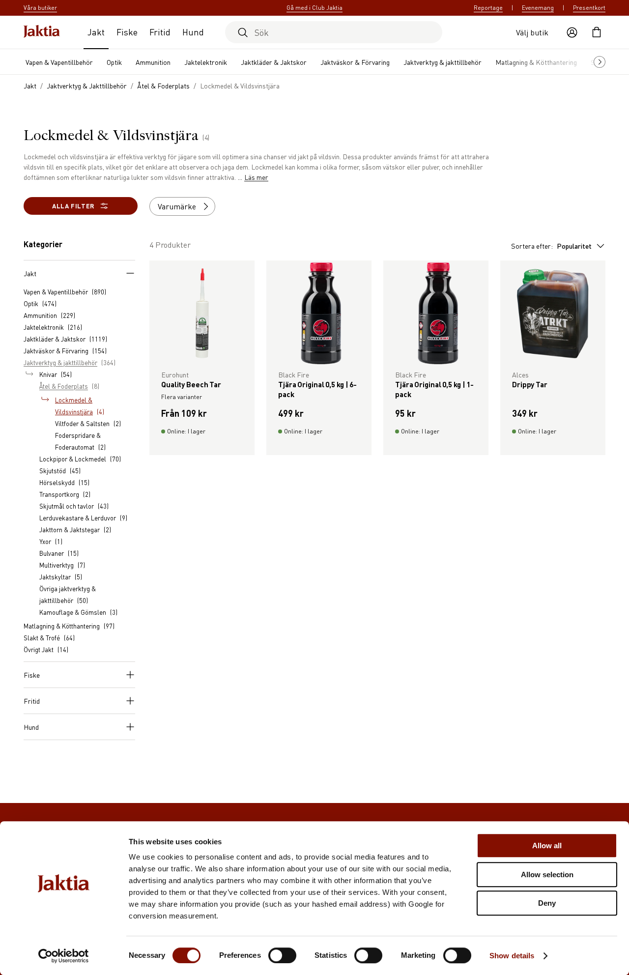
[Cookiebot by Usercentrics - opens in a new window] (64, 955)
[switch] (282, 955)
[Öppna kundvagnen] (596, 32)
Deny (547, 903)
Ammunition (153, 61)
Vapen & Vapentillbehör (59, 61)
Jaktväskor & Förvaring (355, 61)
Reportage (488, 7)
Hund (193, 31)
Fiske (127, 31)
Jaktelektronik (205, 61)
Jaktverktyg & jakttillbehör (442, 61)
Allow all (547, 845)
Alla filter (73, 205)
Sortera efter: (551, 245)
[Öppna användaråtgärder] (572, 32)
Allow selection (547, 874)
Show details (511, 955)
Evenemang (538, 7)
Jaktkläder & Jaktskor (274, 61)
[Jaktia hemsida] (42, 32)
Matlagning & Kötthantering (536, 61)
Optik (114, 61)
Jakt (96, 31)
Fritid (160, 31)
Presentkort (589, 7)
